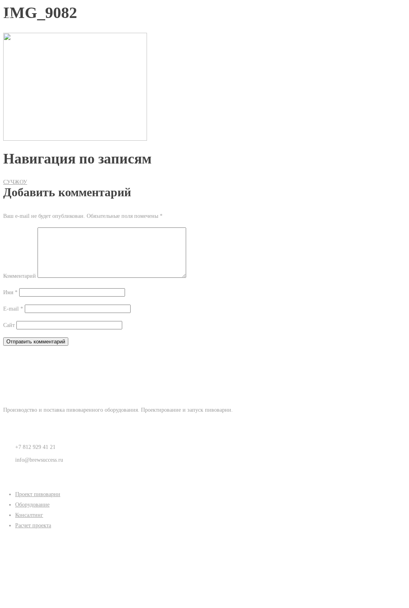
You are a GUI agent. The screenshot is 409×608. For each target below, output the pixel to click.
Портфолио (210, 60)
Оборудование (210, 39)
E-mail (13, 309)
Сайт (9, 325)
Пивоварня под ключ (210, 29)
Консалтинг (210, 50)
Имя (10, 292)
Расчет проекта (33, 525)
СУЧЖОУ (15, 182)
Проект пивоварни (37, 494)
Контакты (210, 71)
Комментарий (19, 276)
